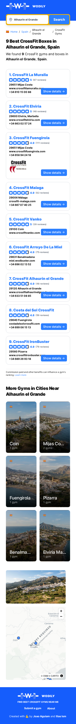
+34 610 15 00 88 (20, 91)
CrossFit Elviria (27, 106)
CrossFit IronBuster (31, 341)
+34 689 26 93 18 (20, 358)
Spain (24, 31)
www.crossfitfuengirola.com (27, 151)
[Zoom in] (61, 611)
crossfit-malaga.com (22, 201)
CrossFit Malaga (28, 187)
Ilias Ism (61, 716)
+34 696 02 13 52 (20, 264)
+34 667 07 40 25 (20, 204)
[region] (36, 643)
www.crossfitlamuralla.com (26, 88)
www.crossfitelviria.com (24, 119)
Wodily (39, 6)
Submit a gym (32, 708)
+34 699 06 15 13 (20, 327)
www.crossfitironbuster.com (27, 355)
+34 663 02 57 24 (20, 123)
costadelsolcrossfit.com (24, 323)
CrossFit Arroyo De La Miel (37, 247)
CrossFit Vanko (27, 219)
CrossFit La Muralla (30, 75)
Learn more (20, 375)
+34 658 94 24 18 (20, 155)
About (51, 708)
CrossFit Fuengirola (31, 138)
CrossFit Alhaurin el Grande (38, 278)
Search (59, 19)
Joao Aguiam (41, 716)
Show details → (54, 91)
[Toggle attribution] (61, 676)
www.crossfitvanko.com (24, 232)
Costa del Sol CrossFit (33, 310)
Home (14, 31)
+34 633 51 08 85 (20, 295)
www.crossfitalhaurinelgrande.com (31, 292)
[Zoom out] (61, 616)
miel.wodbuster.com (22, 260)
